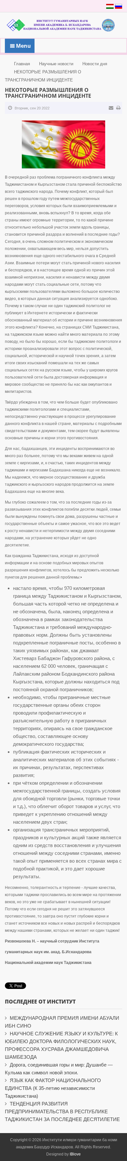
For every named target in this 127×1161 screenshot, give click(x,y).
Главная (22, 63)
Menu (23, 45)
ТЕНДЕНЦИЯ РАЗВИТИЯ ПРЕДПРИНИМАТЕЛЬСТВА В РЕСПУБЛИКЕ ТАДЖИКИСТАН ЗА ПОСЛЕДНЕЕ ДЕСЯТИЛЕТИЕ (62, 1111)
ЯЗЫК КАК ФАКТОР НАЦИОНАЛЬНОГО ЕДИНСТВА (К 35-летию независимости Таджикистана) (53, 1088)
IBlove (75, 1154)
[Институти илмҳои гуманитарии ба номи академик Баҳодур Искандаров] (63, 24)
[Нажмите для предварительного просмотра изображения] (63, 144)
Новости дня (94, 63)
